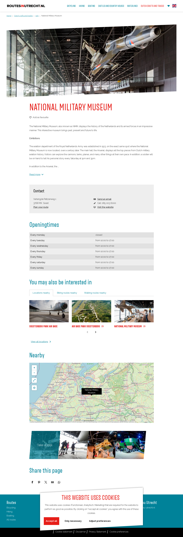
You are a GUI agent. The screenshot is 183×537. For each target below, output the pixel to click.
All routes (11, 519)
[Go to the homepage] (26, 6)
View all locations (39, 341)
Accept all (51, 521)
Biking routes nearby (67, 293)
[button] (91, 392)
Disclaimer (81, 531)
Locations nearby (41, 293)
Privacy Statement (97, 531)
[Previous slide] (87, 332)
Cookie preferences (118, 531)
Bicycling (11, 507)
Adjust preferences (100, 521)
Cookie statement (63, 531)
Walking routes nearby (95, 293)
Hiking (9, 511)
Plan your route (40, 207)
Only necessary (73, 521)
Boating (10, 515)
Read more (34, 174)
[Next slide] (95, 332)
